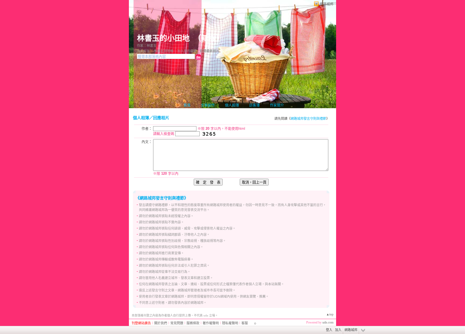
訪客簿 (254, 105)
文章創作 (208, 105)
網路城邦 (326, 4)
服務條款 (192, 323)
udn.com (327, 322)
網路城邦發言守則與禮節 (308, 119)
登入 (329, 330)
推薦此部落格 (163, 51)
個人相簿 (232, 105)
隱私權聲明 (230, 323)
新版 (208, 38)
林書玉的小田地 (163, 38)
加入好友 (143, 51)
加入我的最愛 (187, 51)
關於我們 (160, 323)
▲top (329, 314)
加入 (338, 330)
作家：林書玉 (146, 46)
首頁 (187, 105)
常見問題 (176, 323)
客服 (244, 323)
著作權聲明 (211, 323)
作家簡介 (277, 105)
